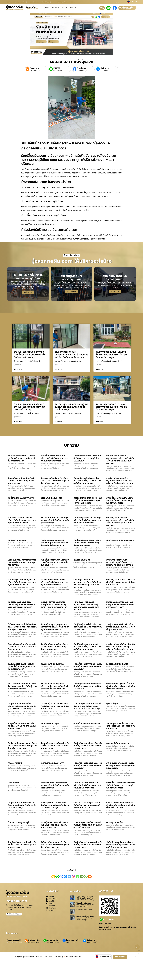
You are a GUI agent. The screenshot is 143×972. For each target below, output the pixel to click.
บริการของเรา (55, 8)
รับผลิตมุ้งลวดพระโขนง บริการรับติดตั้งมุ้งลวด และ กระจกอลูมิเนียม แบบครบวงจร (87, 746)
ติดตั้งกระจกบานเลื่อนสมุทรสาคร (120, 540)
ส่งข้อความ (104, 68)
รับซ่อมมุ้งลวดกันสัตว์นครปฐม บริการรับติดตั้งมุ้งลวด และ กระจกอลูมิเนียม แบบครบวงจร (87, 480)
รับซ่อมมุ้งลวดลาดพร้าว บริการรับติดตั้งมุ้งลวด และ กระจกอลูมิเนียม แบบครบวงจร (55, 746)
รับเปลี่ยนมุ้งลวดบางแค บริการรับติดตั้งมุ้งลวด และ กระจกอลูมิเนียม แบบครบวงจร (55, 706)
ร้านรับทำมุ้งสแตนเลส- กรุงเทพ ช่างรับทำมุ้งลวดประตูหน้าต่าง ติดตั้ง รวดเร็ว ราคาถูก (22, 666)
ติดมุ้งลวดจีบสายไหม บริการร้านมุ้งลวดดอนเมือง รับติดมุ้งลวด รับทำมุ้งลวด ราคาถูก (22, 805)
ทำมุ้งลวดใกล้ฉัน (15, 762)
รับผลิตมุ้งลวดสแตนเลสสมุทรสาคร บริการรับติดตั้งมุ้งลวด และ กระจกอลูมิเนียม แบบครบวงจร (86, 605)
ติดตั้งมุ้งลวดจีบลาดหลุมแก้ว (84, 910)
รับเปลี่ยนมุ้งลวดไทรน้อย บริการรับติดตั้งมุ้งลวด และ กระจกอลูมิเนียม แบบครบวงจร (54, 646)
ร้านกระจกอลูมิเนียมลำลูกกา (52, 762)
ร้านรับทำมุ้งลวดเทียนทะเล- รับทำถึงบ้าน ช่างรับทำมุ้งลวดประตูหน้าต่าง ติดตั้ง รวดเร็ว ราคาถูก (87, 706)
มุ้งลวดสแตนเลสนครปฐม (51, 497)
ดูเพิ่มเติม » (17, 364)
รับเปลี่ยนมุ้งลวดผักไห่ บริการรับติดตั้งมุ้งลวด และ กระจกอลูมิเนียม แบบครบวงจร (87, 627)
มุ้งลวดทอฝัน (57, 70)
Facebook (81, 68)
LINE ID (56, 68)
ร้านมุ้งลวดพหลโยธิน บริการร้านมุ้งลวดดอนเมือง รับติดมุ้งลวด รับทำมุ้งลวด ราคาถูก (120, 627)
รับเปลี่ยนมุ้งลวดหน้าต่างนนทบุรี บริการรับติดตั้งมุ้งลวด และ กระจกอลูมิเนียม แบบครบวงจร (87, 520)
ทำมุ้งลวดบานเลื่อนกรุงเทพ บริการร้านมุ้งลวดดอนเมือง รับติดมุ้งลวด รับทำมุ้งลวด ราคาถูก (55, 686)
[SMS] (86, 876)
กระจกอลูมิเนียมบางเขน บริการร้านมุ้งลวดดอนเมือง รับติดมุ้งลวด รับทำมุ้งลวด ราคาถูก (55, 805)
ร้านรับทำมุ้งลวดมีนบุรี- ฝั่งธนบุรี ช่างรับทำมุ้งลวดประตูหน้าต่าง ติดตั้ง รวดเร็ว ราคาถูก (29, 406)
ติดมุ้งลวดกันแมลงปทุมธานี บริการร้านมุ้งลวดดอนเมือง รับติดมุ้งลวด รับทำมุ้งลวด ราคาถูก (22, 604)
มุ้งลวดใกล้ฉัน (13, 782)
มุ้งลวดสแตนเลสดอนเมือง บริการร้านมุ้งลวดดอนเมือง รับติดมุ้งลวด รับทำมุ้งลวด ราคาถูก (87, 500)
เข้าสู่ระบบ (123, 2)
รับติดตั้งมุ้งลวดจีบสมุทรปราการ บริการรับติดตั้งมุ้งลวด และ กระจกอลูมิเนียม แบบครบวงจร (120, 845)
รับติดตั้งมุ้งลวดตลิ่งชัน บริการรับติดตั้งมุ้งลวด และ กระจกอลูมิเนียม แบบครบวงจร (87, 765)
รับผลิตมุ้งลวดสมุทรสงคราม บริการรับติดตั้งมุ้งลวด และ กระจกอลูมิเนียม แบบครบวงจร (87, 785)
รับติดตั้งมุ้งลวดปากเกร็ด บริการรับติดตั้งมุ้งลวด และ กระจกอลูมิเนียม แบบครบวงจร (54, 825)
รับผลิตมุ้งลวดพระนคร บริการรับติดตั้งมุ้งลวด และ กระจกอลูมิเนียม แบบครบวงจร (120, 765)
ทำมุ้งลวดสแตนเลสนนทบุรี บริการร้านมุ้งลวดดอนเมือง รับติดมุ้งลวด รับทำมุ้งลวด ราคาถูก (22, 686)
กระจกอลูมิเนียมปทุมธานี (51, 723)
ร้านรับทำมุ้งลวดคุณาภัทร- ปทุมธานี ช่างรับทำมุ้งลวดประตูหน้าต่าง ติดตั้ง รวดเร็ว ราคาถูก (119, 480)
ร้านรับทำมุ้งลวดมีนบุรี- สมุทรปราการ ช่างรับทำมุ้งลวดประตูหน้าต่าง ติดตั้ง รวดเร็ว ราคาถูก (71, 354)
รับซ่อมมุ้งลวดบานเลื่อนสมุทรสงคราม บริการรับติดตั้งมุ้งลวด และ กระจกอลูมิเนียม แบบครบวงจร (87, 583)
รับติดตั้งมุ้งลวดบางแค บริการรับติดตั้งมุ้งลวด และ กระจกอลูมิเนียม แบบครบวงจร (55, 562)
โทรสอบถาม (34, 68)
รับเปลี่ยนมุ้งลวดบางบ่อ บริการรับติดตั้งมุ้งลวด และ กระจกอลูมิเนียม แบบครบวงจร (22, 845)
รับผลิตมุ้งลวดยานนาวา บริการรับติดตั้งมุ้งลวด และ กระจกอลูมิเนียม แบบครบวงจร (120, 582)
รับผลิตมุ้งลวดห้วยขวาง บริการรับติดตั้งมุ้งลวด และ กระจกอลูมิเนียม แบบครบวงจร (87, 845)
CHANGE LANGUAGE (105, 957)
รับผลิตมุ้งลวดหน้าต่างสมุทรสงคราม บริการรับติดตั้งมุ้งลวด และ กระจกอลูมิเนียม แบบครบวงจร (120, 459)
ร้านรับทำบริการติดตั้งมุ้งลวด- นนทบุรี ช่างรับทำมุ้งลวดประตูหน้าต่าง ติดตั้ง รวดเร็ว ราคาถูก (54, 604)
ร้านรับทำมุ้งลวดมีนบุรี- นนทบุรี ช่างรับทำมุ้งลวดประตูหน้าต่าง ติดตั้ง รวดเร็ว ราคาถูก (71, 406)
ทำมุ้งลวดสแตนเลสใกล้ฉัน (117, 663)
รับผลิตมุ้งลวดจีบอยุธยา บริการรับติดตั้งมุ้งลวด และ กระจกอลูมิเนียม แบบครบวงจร (86, 805)
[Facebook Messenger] (65, 876)
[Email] (82, 876)
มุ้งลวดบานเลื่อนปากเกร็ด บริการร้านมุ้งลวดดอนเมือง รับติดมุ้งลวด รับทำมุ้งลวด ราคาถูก (55, 480)
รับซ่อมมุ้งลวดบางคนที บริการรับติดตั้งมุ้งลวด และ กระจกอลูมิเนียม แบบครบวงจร (87, 686)
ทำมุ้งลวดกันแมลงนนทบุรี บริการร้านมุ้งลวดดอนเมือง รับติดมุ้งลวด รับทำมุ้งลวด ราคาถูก (55, 845)
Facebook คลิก (72, 940)
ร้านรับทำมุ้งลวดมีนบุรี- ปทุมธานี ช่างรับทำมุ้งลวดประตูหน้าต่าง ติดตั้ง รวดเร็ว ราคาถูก (111, 354)
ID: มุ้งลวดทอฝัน (53, 942)
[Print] (90, 876)
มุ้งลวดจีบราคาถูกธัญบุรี (18, 822)
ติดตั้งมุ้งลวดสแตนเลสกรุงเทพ (86, 723)
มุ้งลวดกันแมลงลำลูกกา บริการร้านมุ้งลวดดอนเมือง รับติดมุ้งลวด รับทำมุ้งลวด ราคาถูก (120, 604)
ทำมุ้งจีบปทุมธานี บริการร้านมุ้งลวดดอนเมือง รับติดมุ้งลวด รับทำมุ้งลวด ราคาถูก (85, 918)
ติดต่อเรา (117, 2)
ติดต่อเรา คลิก (128, 7)
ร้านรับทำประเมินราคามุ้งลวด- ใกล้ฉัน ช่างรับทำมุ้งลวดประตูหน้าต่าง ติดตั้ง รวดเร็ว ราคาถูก (85, 898)
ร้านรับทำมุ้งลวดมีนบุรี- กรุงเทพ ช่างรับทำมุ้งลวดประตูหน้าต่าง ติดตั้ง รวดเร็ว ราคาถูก (111, 406)
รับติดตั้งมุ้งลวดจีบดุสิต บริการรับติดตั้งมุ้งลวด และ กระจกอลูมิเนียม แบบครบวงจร (87, 666)
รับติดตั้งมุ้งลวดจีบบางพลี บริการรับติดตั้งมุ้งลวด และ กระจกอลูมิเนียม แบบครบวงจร (120, 785)
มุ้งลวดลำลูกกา (112, 703)
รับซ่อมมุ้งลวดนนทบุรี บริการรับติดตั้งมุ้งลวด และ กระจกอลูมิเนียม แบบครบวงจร (22, 726)
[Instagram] (73, 876)
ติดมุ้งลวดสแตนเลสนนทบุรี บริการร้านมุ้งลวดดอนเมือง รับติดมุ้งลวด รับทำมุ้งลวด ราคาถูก (55, 542)
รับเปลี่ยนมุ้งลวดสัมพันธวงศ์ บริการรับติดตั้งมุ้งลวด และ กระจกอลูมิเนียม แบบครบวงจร (22, 520)
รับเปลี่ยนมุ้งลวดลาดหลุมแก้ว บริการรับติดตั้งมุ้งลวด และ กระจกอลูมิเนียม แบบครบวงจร (87, 646)
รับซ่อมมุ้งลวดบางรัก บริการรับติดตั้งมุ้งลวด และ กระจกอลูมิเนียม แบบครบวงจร (120, 726)
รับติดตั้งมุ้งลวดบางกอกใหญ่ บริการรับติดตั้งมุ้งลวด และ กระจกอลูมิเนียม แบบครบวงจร (55, 582)
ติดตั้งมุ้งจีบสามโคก (114, 822)
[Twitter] (69, 876)
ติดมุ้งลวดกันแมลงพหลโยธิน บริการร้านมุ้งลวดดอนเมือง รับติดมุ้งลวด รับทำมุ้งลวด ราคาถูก (22, 706)
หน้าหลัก (46, 8)
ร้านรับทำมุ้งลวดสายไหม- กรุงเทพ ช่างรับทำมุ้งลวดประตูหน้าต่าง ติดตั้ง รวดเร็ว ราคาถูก (22, 458)
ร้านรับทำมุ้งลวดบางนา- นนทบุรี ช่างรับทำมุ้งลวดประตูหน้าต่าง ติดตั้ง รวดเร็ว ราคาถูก (120, 805)
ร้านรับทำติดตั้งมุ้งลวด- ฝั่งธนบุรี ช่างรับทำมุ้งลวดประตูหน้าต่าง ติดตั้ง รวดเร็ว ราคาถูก (120, 686)
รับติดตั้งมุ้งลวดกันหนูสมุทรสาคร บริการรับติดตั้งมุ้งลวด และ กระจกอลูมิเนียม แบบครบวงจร (22, 582)
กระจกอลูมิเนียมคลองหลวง (117, 743)
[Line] (57, 876)
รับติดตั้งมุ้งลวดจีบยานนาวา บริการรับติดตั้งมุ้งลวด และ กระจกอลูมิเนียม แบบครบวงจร (85, 905)
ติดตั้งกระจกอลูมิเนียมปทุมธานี (21, 497)
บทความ (65, 8)
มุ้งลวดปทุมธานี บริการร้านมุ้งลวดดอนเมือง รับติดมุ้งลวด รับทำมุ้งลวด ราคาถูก (22, 562)
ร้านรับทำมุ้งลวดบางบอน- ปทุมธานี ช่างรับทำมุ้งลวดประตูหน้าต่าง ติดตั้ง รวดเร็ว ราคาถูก (119, 562)
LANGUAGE (133, 2)
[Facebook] (61, 876)
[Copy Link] (53, 876)
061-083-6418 (128, 9)
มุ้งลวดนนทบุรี (82, 70)
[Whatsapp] (77, 876)
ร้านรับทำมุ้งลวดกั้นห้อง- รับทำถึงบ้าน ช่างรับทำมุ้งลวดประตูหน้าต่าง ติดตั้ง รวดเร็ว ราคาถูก (120, 646)
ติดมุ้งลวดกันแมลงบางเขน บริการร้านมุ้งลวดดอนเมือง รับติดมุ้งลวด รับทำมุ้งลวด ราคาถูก (22, 746)
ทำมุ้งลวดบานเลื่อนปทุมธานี (52, 663)
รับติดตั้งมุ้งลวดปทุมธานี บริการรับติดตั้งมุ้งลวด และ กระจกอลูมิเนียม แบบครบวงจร (119, 500)
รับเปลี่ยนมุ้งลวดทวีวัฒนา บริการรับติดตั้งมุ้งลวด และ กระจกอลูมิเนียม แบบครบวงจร (87, 542)
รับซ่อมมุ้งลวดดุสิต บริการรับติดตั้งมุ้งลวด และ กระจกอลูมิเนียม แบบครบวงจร (21, 480)
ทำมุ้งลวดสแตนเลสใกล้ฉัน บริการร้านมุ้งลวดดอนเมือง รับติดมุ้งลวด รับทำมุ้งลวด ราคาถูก (22, 627)
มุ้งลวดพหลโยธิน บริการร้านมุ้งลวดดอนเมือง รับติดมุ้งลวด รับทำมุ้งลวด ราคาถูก (55, 785)
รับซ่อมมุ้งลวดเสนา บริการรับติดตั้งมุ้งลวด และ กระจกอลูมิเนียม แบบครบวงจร (87, 458)
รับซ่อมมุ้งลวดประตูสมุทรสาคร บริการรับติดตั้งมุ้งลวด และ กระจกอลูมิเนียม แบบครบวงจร (55, 627)
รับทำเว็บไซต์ (77, 957)
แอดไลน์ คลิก (52, 940)
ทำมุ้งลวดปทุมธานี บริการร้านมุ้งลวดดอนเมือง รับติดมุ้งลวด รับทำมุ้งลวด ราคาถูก (55, 520)
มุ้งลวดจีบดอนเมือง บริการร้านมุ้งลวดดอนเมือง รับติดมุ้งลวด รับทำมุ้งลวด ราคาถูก (22, 646)
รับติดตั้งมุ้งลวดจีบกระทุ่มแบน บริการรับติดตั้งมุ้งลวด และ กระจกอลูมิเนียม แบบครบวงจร (55, 458)
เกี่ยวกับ (73, 8)
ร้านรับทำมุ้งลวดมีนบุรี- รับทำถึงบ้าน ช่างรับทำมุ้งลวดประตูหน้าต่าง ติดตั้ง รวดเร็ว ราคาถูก (30, 354)
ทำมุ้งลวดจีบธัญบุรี (81, 559)
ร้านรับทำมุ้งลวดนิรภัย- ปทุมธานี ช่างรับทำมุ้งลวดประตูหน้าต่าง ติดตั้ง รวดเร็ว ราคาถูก (87, 825)
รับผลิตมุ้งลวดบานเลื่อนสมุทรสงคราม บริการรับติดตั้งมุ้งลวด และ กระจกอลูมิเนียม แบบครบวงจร (120, 521)
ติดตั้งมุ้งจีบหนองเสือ (17, 540)
